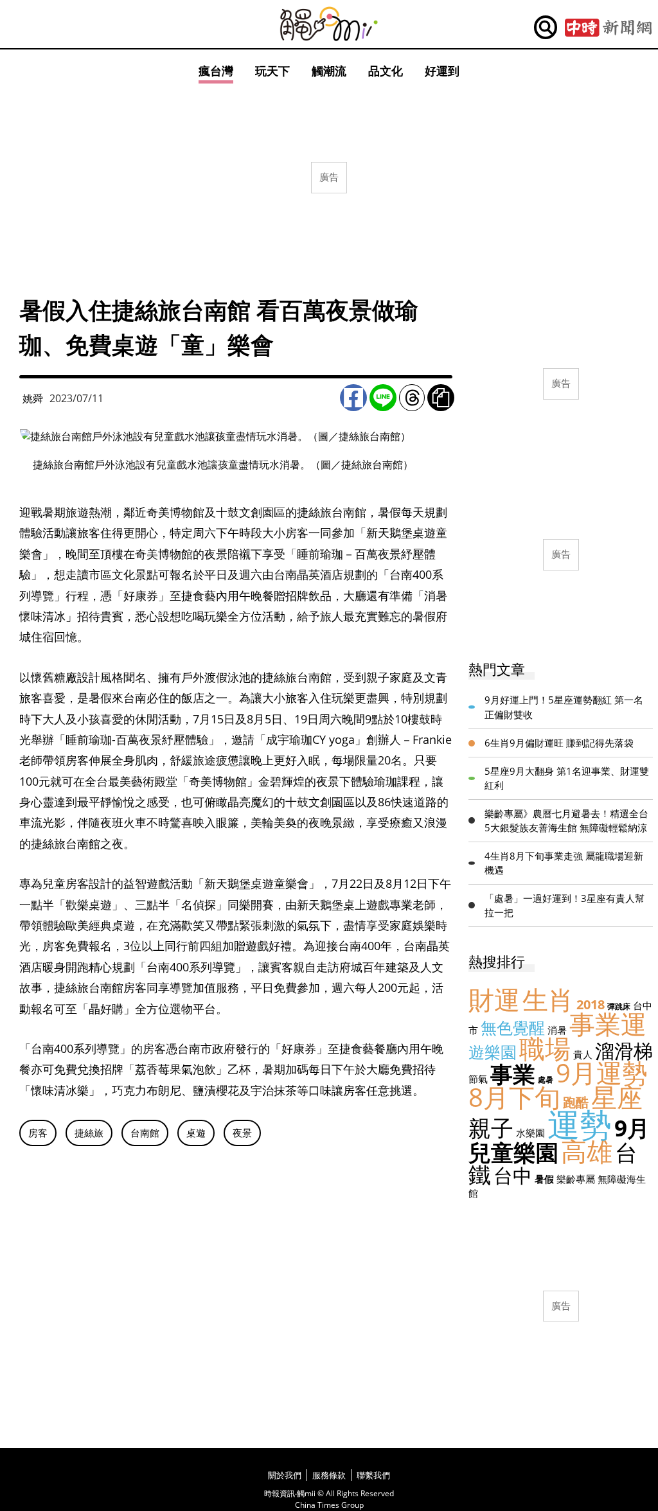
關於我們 (284, 1475)
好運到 (442, 70)
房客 (38, 1132)
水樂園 (530, 1132)
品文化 (385, 70)
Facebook (353, 397)
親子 (490, 1128)
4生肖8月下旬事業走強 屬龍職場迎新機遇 (564, 863)
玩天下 (272, 70)
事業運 (607, 1023)
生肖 (548, 999)
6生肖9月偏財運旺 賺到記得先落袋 (559, 742)
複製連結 (440, 397)
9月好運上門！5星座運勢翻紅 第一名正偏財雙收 (564, 707)
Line (382, 397)
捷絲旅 (89, 1132)
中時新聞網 (608, 27)
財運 (494, 999)
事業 (512, 1074)
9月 (632, 1128)
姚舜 (32, 398)
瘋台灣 (216, 70)
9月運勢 (602, 1072)
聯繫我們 (373, 1475)
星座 (617, 1097)
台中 (513, 1175)
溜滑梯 (624, 1051)
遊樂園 (492, 1052)
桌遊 (196, 1132)
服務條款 (329, 1475)
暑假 (544, 1178)
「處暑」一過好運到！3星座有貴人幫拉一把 (565, 905)
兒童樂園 (513, 1152)
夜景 (242, 1132)
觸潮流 (329, 70)
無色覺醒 (513, 1027)
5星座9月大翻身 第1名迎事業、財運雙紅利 (567, 778)
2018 (590, 1004)
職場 (545, 1048)
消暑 (557, 1029)
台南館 (144, 1132)
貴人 (582, 1054)
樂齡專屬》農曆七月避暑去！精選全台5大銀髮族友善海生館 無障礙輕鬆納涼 (566, 821)
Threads (412, 397)
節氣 (478, 1078)
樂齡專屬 (575, 1178)
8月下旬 (514, 1097)
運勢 (579, 1124)
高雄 (586, 1151)
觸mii (329, 24)
